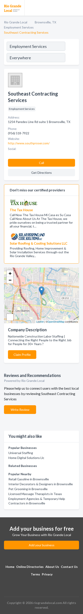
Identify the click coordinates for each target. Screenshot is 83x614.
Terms (35, 574)
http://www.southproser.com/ (29, 143)
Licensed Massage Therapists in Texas (35, 494)
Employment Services (19, 27)
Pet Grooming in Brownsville (28, 489)
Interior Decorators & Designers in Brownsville (40, 484)
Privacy (47, 574)
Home (10, 567)
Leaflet (40, 321)
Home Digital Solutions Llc (26, 458)
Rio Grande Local (15, 22)
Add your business (41, 545)
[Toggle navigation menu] (77, 7)
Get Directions (41, 172)
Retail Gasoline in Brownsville (28, 479)
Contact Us (69, 567)
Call (41, 163)
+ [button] (10, 273)
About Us (52, 567)
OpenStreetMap (55, 321)
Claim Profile (22, 354)
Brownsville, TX (45, 22)
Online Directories (30, 567)
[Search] (72, 52)
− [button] (10, 280)
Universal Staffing (20, 453)
